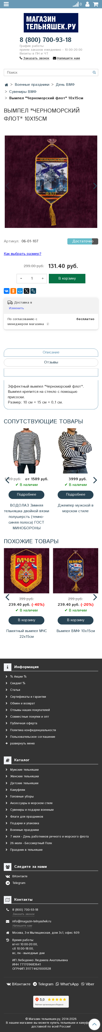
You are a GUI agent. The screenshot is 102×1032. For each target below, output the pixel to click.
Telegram (45, 984)
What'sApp (69, 984)
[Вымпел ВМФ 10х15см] (75, 570)
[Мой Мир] (20, 291)
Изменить (16, 308)
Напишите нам (22, 926)
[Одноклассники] (13, 291)
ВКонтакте (21, 984)
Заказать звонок (23, 914)
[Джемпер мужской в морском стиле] (75, 451)
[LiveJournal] (33, 291)
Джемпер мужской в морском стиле (75, 508)
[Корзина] (95, 4)
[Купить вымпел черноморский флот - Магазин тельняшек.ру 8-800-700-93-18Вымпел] (51, 182)
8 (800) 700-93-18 (45, 40)
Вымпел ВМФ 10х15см (75, 631)
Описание (51, 352)
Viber (89, 984)
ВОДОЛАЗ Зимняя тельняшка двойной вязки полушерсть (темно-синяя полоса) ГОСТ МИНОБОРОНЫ (26, 517)
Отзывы (51, 362)
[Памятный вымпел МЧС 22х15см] (26, 570)
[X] (26, 291)
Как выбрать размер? (22, 254)
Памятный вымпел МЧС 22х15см (26, 633)
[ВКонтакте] (6, 291)
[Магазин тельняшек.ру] (51, 21)
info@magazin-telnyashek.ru (31, 921)
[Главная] (6, 85)
